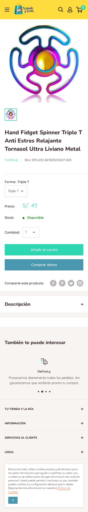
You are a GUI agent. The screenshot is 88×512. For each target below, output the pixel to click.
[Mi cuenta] (70, 9)
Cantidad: (12, 232)
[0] (79, 9)
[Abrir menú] (7, 10)
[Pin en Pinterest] (62, 283)
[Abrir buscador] (60, 9)
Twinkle (11, 160)
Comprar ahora (44, 264)
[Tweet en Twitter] (71, 283)
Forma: (17, 182)
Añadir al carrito (44, 249)
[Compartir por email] (80, 283)
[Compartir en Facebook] (53, 283)
